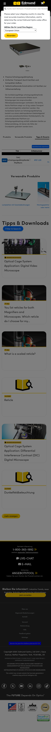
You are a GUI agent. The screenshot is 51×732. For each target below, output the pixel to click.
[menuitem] (12, 3)
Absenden (11, 35)
